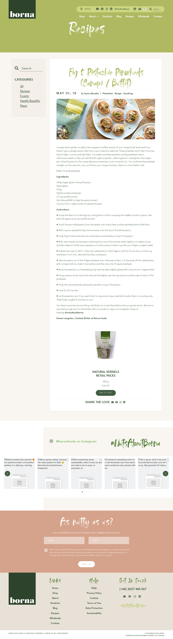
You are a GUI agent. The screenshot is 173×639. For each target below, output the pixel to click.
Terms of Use (94, 603)
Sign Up (86, 564)
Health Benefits (30, 100)
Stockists (107, 16)
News (23, 105)
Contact (158, 16)
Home (55, 588)
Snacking (128, 94)
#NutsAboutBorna (121, 9)
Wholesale (143, 16)
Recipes (130, 16)
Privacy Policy (94, 593)
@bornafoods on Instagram (76, 441)
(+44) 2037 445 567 (133, 589)
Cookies (94, 598)
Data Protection (94, 608)
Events (24, 96)
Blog (119, 16)
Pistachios (108, 94)
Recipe (118, 94)
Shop (82, 16)
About (92, 16)
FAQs (94, 588)
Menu (88, 9)
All (21, 86)
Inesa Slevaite (91, 94)
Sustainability (94, 613)
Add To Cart (106, 393)
